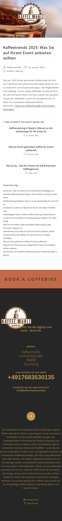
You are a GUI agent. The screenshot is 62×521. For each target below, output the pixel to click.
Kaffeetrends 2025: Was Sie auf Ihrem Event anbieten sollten (29, 231)
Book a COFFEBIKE (31, 279)
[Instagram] (31, 416)
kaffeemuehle (14, 67)
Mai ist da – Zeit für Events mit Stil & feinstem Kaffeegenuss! (31, 167)
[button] (31, 27)
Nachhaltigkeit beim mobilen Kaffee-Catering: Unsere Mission (29, 214)
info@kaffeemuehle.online (31, 390)
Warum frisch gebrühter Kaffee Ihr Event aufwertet (31, 148)
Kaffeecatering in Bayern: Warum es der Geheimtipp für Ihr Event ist (31, 130)
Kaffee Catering (15, 71)
